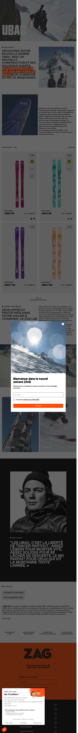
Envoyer (38, 405)
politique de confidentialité (31, 399)
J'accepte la (27, 399)
